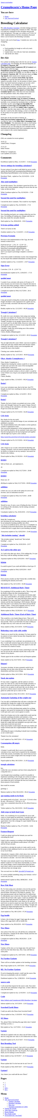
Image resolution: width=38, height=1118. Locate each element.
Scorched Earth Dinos (9, 1007)
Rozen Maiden (9, 1112)
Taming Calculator (14, 1101)
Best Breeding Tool (8, 1043)
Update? (4, 1070)
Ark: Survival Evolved (12, 18)
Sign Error (5, 266)
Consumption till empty (10, 743)
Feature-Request (7, 832)
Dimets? (4, 664)
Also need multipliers (9, 182)
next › (6, 1088)
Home (6, 16)
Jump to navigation (6, 2)
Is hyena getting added (10, 225)
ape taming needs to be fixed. (12, 796)
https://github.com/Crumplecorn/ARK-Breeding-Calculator (19, 1000)
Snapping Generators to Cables (18, 1107)
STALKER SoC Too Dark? (13, 1115)
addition (4, 487)
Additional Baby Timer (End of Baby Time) (18, 614)
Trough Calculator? (9, 312)
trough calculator (8, 764)
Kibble (3, 562)
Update (4, 1031)
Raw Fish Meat (7, 885)
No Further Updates (9, 959)
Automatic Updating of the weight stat (16, 698)
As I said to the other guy (11, 550)
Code (3, 996)
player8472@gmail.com (26, 871)
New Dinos (5, 928)
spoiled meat (6, 278)
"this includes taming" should (13, 535)
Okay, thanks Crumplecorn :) (12, 358)
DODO (3, 460)
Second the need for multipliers (13, 198)
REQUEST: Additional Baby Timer (15, 588)
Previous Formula (8, 236)
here (18, 40)
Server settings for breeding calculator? (16, 166)
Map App (11, 1105)
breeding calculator (8, 516)
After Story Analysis (11, 1110)
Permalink (34, 162)
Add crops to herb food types (12, 812)
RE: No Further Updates (11, 969)
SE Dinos (4, 1018)
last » (6, 1089)
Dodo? (3, 383)
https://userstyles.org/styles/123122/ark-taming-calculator (18, 437)
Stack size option (7, 678)
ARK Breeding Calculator (11, 28)
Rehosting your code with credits (14, 631)
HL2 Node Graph (10, 1114)
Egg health (5, 915)
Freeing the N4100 (10, 1108)
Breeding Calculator (15, 1103)
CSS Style (5, 416)
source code (5, 982)
